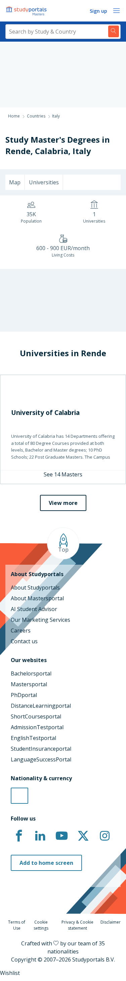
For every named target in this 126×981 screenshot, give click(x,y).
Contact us (24, 641)
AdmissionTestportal (37, 727)
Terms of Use (16, 925)
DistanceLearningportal (41, 705)
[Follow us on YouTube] (62, 836)
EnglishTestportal (33, 738)
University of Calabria (45, 412)
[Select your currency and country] (19, 796)
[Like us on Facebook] (19, 836)
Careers (21, 630)
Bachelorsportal (31, 673)
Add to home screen (46, 863)
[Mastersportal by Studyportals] (26, 10)
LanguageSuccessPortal (41, 759)
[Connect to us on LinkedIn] (40, 836)
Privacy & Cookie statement (77, 925)
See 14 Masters (63, 474)
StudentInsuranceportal (41, 748)
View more (63, 503)
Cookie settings (41, 925)
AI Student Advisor (34, 609)
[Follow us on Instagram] (104, 836)
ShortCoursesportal (36, 716)
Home (14, 116)
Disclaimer (110, 922)
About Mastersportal (37, 598)
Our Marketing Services (40, 619)
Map (14, 182)
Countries (36, 116)
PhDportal (24, 695)
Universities (44, 182)
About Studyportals (35, 587)
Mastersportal (29, 684)
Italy (82, 150)
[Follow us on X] (83, 836)
